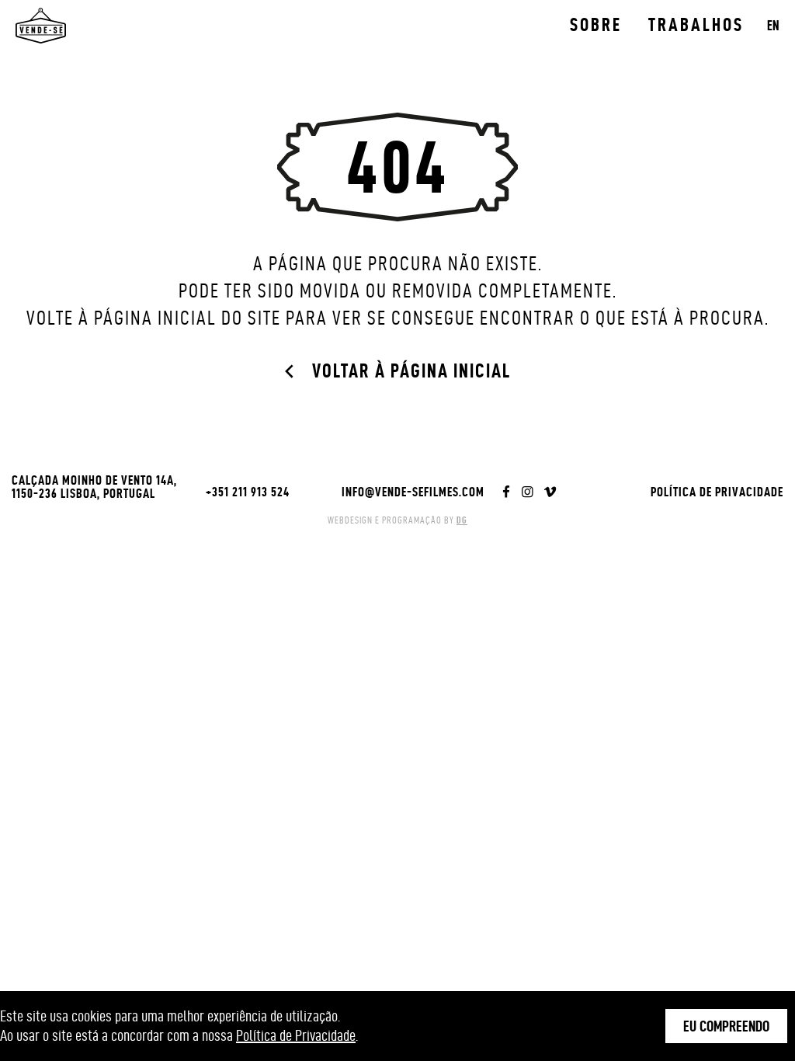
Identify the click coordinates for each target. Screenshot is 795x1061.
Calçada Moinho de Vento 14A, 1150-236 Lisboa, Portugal (94, 486)
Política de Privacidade (717, 492)
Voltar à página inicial (411, 370)
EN (773, 25)
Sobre (596, 25)
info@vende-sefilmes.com (413, 492)
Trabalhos (696, 25)
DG (462, 520)
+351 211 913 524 (248, 492)
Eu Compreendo (726, 1026)
